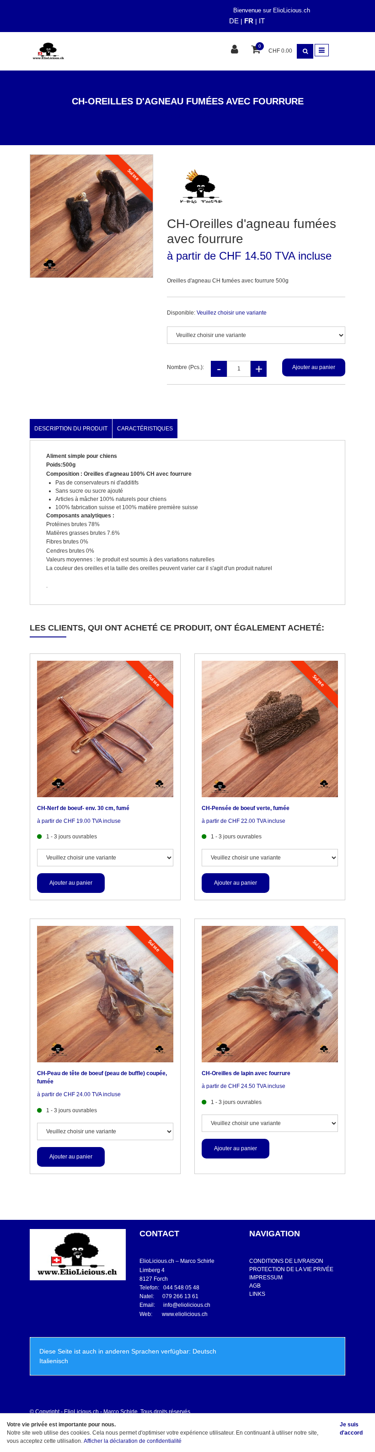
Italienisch (53, 1361)
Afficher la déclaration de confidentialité (133, 1441)
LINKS (257, 1294)
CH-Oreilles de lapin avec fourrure (246, 1073)
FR (248, 21)
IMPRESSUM (266, 1277)
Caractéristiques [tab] (145, 428)
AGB (255, 1286)
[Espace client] (236, 50)
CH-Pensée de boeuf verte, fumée (245, 808)
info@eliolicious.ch (186, 1305)
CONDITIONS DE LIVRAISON (286, 1261)
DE (234, 21)
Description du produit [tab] (70, 428)
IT (262, 21)
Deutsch (204, 1351)
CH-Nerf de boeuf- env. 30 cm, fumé (83, 808)
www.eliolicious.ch (185, 1314)
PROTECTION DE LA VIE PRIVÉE (291, 1269)
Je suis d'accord (351, 1428)
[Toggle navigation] (322, 50)
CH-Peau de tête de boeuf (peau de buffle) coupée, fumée (102, 1077)
